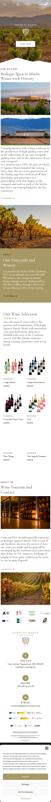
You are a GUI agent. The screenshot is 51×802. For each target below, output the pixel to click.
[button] (46, 748)
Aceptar (25, 776)
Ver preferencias (25, 792)
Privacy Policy (25, 798)
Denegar (25, 784)
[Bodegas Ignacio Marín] (24, 4)
